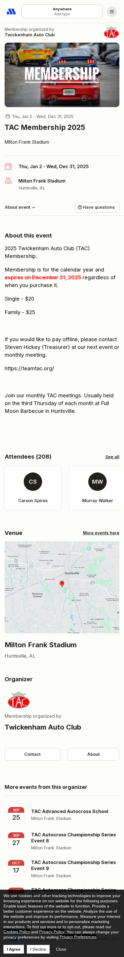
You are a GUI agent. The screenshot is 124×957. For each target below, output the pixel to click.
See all (112, 456)
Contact (32, 754)
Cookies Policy (16, 931)
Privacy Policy (51, 931)
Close (61, 949)
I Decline (38, 949)
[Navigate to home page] (11, 11)
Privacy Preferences (78, 937)
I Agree (13, 949)
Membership (16, 29)
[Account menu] (112, 11)
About (93, 754)
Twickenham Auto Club (30, 34)
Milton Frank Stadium (27, 142)
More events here (101, 532)
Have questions (99, 207)
